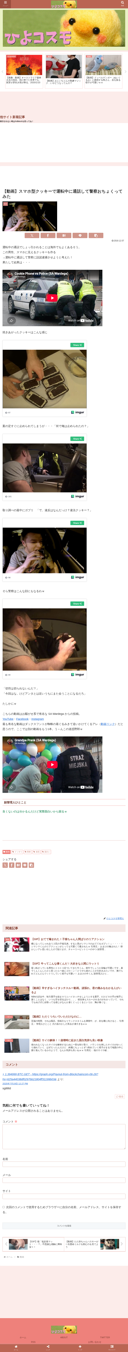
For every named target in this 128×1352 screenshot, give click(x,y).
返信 (121, 1096)
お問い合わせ (94, 1342)
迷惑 (37, 852)
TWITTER (105, 1337)
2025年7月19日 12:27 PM (15, 1083)
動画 (8, 852)
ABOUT (64, 1337)
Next (125, 71)
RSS (33, 1342)
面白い (47, 852)
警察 (29, 852)
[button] (96, 235)
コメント (9, 1121)
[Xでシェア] (32, 235)
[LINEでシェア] (80, 235)
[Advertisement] (64, 103)
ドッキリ (18, 852)
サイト (6, 1191)
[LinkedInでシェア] (99, 642)
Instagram (37, 719)
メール (6, 1175)
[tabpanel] (24, 71)
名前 (5, 1159)
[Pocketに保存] (56, 642)
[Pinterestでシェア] (85, 642)
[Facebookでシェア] (48, 235)
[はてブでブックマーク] (64, 235)
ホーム (23, 1337)
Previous (2, 71)
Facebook (22, 719)
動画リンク (108, 724)
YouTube (7, 719)
